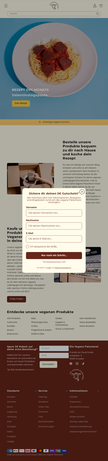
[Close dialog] (82, 191)
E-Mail (29, 233)
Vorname (31, 207)
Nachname (32, 220)
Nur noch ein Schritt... (54, 255)
